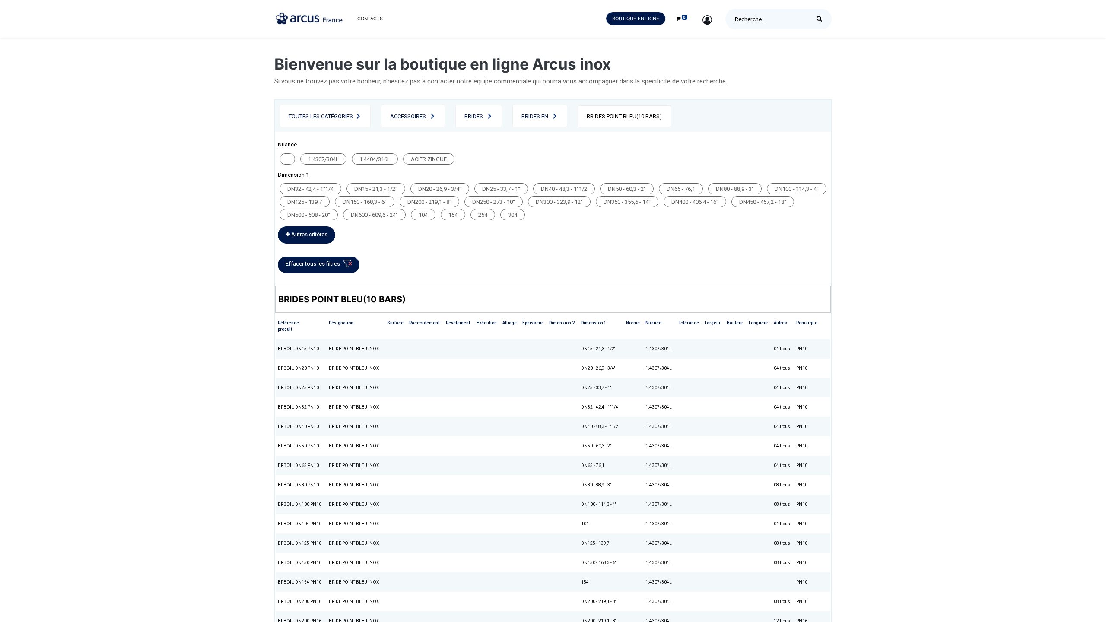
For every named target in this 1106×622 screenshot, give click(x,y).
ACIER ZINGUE (429, 159)
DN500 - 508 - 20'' (308, 215)
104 (423, 215)
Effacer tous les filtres (313, 263)
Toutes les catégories (321, 116)
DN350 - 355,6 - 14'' (627, 202)
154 (453, 215)
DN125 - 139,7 (304, 202)
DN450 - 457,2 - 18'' (762, 202)
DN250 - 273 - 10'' (493, 202)
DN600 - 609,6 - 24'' (374, 215)
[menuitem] (370, 19)
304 (512, 215)
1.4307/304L (323, 159)
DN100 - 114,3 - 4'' (797, 189)
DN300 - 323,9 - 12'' (559, 202)
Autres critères (308, 234)
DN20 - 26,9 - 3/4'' (439, 189)
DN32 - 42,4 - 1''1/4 (310, 189)
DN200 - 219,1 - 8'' (429, 202)
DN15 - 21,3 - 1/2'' (375, 189)
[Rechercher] (821, 19)
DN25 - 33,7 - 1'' (501, 189)
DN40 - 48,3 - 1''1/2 (564, 189)
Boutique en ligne (635, 19)
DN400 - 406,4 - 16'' (694, 202)
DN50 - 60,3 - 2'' (627, 189)
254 (482, 215)
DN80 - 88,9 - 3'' (735, 189)
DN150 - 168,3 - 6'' (365, 202)
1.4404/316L (374, 159)
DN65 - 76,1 (681, 189)
